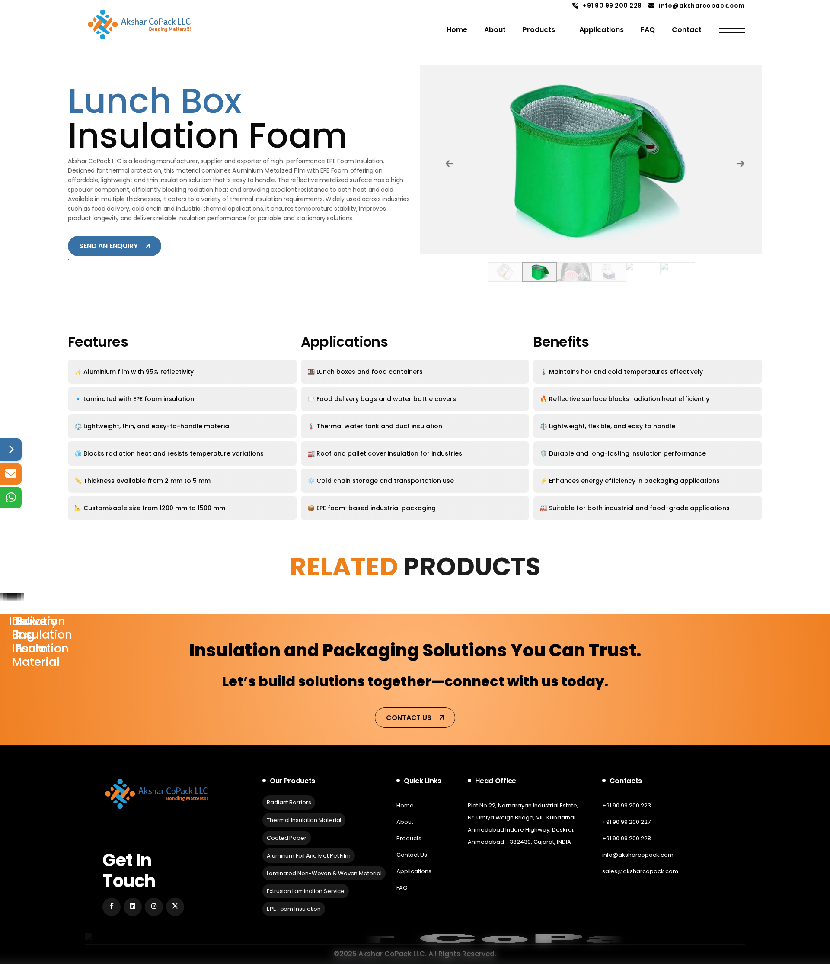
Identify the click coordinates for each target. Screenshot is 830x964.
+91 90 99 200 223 (626, 805)
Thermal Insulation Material (304, 820)
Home (457, 30)
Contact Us (409, 718)
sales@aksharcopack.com (640, 871)
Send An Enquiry (109, 246)
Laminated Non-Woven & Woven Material (324, 873)
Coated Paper (286, 838)
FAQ (648, 30)
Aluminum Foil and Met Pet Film (309, 856)
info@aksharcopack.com (702, 5)
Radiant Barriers (289, 802)
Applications (601, 30)
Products (539, 30)
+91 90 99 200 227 (626, 822)
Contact (687, 30)
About (495, 30)
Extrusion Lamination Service (306, 891)
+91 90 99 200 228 (612, 5)
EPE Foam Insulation (294, 909)
